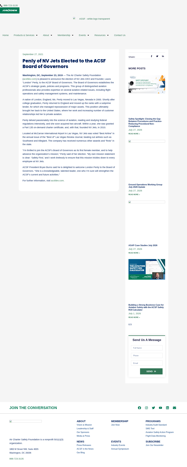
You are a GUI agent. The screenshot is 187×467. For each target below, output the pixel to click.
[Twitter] (153, 408)
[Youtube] (160, 408)
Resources (100, 35)
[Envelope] (174, 408)
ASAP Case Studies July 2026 (142, 245)
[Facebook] (139, 408)
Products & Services (24, 35)
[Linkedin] (167, 408)
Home (6, 35)
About (46, 35)
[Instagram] (146, 408)
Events (82, 35)
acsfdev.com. (57, 180)
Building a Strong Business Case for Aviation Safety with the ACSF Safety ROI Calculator (146, 307)
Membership (64, 35)
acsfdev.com (29, 79)
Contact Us (119, 35)
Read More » (134, 134)
